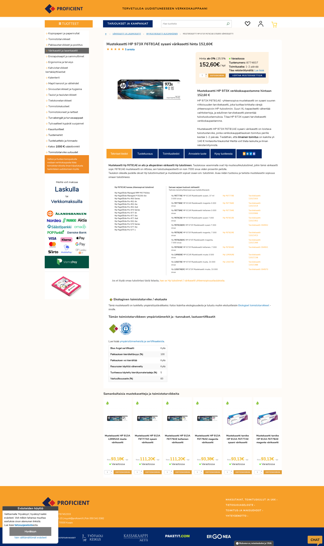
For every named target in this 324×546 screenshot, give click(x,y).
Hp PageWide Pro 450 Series (127, 198)
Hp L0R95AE (228, 254)
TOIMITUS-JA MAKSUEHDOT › (244, 510)
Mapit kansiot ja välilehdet (63, 83)
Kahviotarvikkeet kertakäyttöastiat (57, 70)
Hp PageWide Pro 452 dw (126, 204)
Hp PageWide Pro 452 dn (126, 201)
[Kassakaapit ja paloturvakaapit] (136, 538)
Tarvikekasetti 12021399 (255, 241)
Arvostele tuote (197, 153)
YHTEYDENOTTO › (237, 515)
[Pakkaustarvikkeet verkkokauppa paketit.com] (177, 536)
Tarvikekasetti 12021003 (255, 197)
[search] (228, 22)
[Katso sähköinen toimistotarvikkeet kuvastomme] (67, 286)
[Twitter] (250, 153)
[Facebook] (254, 153)
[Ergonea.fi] (219, 537)
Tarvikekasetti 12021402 (255, 219)
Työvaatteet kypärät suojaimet (66, 123)
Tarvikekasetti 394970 (258, 269)
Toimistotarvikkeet (59, 39)
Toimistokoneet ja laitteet (63, 112)
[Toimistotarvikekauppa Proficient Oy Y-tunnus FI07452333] (65, 504)
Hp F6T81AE (228, 218)
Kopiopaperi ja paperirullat (63, 33)
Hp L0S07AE (228, 262)
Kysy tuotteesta (223, 153)
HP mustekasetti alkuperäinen (162, 34)
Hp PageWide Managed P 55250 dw (130, 195)
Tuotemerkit (55, 135)
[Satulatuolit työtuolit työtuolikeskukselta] (92, 538)
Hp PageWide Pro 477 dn (126, 213)
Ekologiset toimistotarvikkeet (253, 305)
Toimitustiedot (171, 153)
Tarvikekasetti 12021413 (255, 234)
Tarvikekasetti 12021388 (255, 263)
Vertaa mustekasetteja (247, 75)
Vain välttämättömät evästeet (30, 537)
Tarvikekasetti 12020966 (255, 212)
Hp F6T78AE (228, 203)
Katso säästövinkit (64, 146)
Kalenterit (54, 78)
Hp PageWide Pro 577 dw (126, 227)
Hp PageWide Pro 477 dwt (126, 218)
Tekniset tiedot (119, 153)
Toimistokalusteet (58, 106)
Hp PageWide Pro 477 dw (126, 215)
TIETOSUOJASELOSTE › (240, 505)
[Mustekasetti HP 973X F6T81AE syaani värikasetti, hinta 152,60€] (150, 93)
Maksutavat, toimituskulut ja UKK (255, 543)
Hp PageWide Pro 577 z (125, 230)
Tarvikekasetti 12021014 (255, 204)
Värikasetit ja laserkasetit (63, 51)
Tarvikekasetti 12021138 (255, 256)
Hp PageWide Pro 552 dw (126, 221)
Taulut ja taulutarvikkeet (62, 95)
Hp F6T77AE (228, 195)
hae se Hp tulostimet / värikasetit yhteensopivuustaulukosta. (192, 280)
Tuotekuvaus (145, 153)
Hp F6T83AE (228, 247)
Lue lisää (259, 70)
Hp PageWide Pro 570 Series (127, 224)
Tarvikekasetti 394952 (258, 225)
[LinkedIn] (247, 153)
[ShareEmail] (244, 153)
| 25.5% (216, 58)
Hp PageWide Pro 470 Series (127, 210)
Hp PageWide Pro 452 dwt (126, 207)
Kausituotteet (56, 129)
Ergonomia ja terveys (60, 62)
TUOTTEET (70, 23)
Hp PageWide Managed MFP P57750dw (132, 193)
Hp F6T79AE (228, 210)
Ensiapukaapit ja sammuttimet (66, 56)
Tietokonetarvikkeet (60, 100)
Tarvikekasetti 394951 (258, 247)
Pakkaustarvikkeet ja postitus (65, 45)
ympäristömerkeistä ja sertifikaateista (142, 341)
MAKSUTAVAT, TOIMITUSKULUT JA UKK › (252, 499)
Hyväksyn (30, 531)
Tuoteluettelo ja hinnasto (62, 141)
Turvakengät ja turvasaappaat (65, 118)
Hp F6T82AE (228, 232)
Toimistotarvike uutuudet (63, 152)
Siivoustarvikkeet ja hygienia (65, 89)
